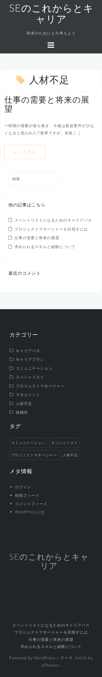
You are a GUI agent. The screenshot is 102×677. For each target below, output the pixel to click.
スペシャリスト (30, 376)
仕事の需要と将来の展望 (36, 237)
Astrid (81, 657)
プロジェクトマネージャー (40, 385)
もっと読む (25, 151)
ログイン (23, 486)
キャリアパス (28, 350)
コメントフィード (31, 503)
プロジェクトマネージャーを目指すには (51, 229)
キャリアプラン (30, 359)
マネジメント (28, 394)
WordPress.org (29, 511)
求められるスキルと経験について (45, 246)
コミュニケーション (34, 368)
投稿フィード (27, 495)
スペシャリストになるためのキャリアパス (53, 220)
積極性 (22, 412)
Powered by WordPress (32, 657)
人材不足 (24, 403)
